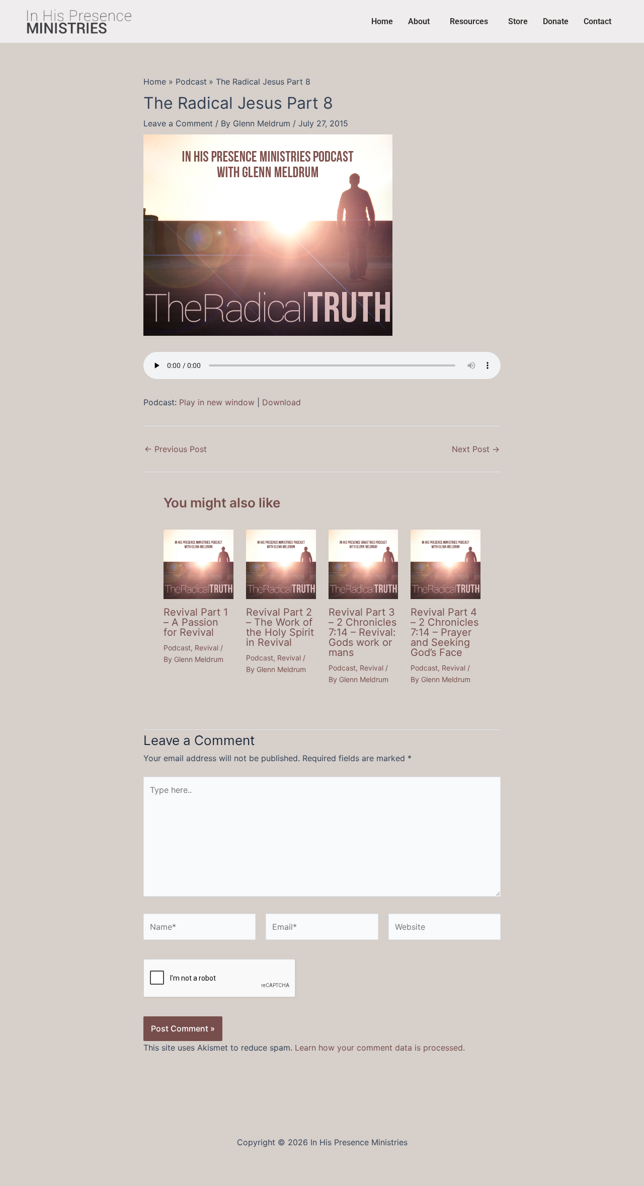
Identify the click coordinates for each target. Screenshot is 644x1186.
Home (382, 21)
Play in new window (217, 402)
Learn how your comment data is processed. (380, 1048)
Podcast (177, 647)
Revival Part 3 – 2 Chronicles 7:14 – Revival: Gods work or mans (362, 632)
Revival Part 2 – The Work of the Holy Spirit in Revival (280, 627)
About (419, 21)
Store (518, 21)
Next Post (476, 449)
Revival (206, 647)
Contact (597, 21)
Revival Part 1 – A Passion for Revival (196, 622)
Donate (556, 21)
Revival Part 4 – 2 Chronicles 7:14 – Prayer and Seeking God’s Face (444, 632)
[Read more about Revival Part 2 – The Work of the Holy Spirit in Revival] (281, 563)
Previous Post (175, 449)
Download (281, 402)
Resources (469, 21)
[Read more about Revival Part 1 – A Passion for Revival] (198, 563)
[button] (421, 21)
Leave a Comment (178, 123)
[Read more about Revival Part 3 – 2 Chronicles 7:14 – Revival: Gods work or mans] (363, 563)
